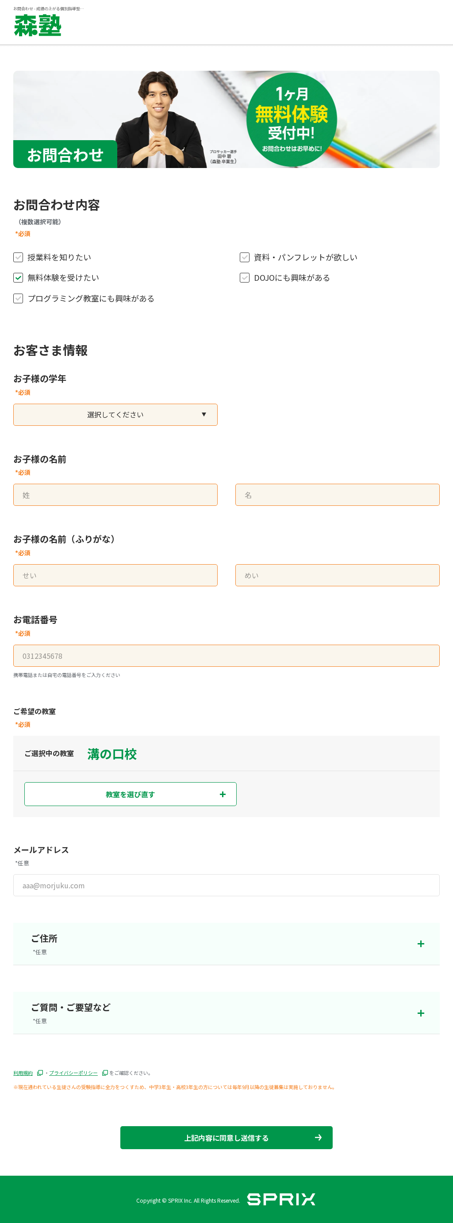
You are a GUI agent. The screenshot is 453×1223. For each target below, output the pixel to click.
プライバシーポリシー (73, 1072)
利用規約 (23, 1072)
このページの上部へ (435, 1142)
